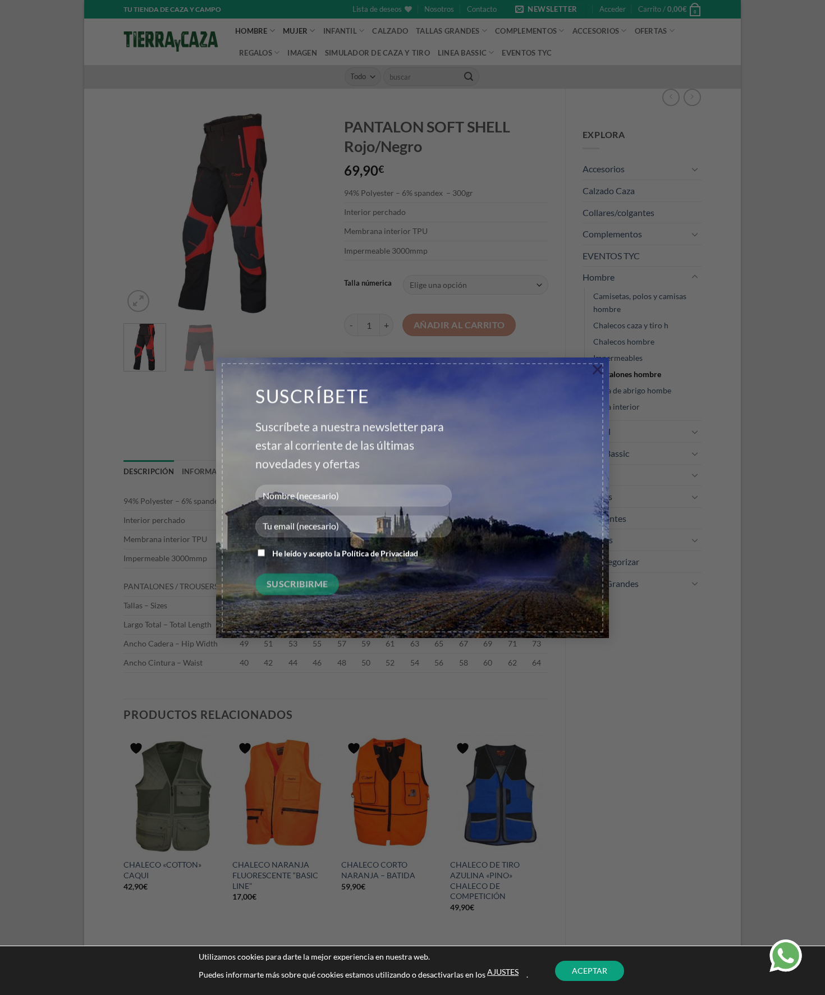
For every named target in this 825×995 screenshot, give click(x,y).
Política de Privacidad (380, 553)
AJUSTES (503, 971)
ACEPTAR (589, 970)
